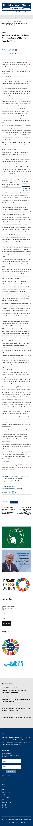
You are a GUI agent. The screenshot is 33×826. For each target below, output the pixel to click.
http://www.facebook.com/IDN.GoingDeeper (12, 488)
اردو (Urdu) (4, 807)
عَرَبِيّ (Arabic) (5, 794)
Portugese (4, 787)
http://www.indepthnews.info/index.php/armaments (15, 476)
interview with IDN (8, 235)
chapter (4, 355)
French (3, 779)
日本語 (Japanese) (6, 802)
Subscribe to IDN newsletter (18, 481)
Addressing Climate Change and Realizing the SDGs (16, 718)
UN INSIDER (7, 753)
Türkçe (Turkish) (6, 792)
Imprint (16, 822)
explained (19, 115)
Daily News (6, 610)
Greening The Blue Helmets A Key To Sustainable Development (14, 691)
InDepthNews (5, 44)
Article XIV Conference (13, 99)
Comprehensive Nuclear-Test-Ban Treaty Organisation (26, 186)
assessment (28, 357)
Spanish (4, 789)
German (4, 782)
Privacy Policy (22, 822)
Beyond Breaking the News (10, 608)
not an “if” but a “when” (15, 396)
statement (6, 286)
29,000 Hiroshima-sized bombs (17, 325)
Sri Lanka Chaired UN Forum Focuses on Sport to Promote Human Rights (16, 709)
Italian (3, 784)
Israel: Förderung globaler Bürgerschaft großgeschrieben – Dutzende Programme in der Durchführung (24, 511)
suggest (22, 429)
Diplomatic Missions (8, 606)
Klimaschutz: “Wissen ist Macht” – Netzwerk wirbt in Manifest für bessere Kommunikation (9, 510)
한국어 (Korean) (6, 805)
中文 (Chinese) (5, 797)
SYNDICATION (5, 32)
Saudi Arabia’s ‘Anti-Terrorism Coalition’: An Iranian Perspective (16, 700)
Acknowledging (5, 152)
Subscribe (6, 623)
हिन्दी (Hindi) (4, 799)
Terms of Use (10, 822)
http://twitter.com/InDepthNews (9, 486)
